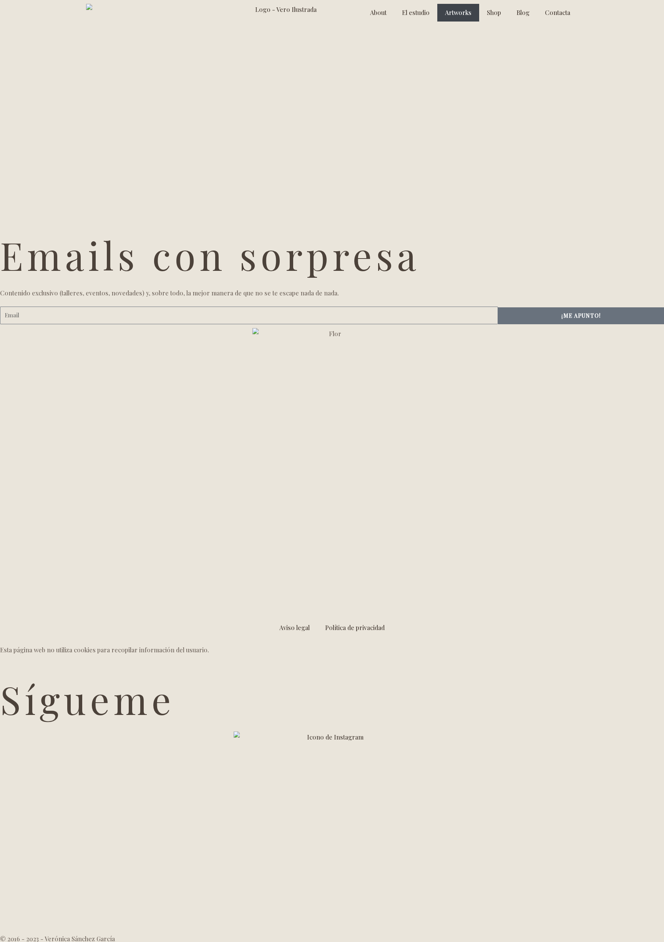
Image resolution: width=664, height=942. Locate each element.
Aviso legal (294, 628)
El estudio (416, 12)
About (378, 12)
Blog (523, 12)
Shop (494, 12)
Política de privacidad (355, 628)
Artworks (458, 12)
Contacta (557, 12)
